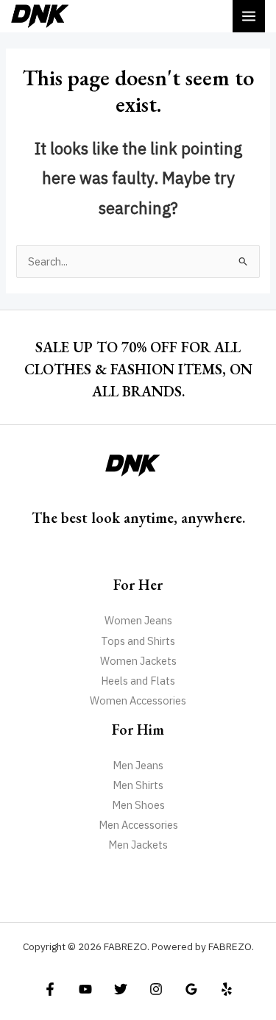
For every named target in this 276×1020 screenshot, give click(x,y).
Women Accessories (138, 700)
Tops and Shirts (138, 641)
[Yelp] (226, 989)
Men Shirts (138, 785)
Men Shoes (138, 805)
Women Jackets (138, 661)
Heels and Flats (138, 681)
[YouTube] (85, 989)
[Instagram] (156, 989)
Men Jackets (138, 845)
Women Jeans (138, 620)
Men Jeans (138, 765)
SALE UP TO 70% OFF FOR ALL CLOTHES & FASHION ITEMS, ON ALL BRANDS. (138, 369)
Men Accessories (138, 825)
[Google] (191, 989)
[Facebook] (50, 989)
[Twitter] (120, 989)
